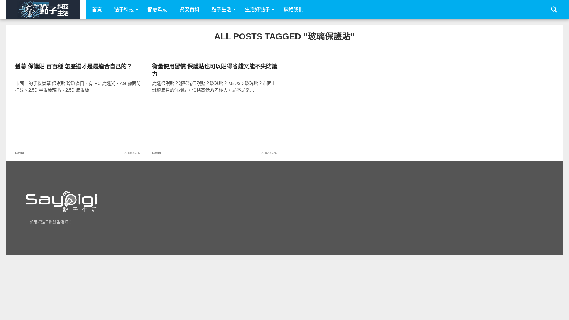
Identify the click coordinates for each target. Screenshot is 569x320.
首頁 (97, 9)
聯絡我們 (293, 9)
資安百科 (189, 9)
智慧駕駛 (157, 9)
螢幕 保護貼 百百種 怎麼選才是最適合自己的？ (73, 66)
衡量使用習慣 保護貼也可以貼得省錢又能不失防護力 (214, 70)
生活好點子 (257, 9)
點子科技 (124, 9)
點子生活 (221, 9)
